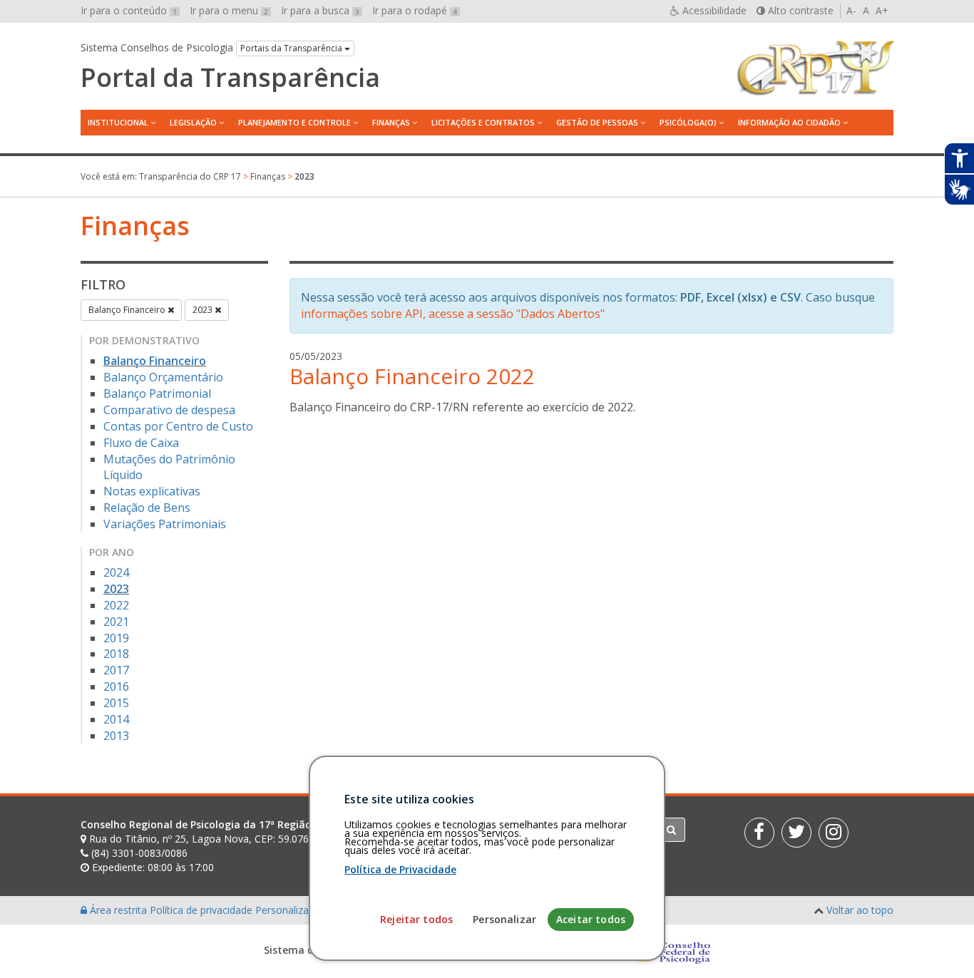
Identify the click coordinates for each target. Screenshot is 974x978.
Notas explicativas (151, 491)
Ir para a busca (320, 10)
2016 (116, 686)
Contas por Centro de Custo (178, 426)
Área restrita (118, 910)
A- (851, 10)
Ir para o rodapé (414, 10)
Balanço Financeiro (128, 310)
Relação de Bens (146, 507)
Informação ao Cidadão (789, 122)
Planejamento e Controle (294, 122)
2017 (116, 670)
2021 (116, 621)
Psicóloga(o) (688, 122)
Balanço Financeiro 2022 (412, 376)
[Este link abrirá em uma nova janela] (759, 833)
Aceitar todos (590, 919)
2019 (116, 638)
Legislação (193, 122)
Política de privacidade (202, 910)
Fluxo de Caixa (141, 443)
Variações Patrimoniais (164, 524)
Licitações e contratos (483, 122)
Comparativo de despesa (169, 410)
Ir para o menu (229, 10)
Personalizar (504, 919)
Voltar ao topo (859, 910)
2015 (116, 703)
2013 (116, 735)
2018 (116, 654)
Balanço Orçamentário (163, 377)
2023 (204, 310)
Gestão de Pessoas (597, 122)
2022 (116, 605)
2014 (116, 719)
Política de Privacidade (400, 869)
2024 (116, 572)
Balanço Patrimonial (157, 393)
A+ (882, 10)
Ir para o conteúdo (129, 10)
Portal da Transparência (230, 77)
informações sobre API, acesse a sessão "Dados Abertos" (453, 313)
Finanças (391, 122)
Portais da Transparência (292, 48)
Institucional (118, 122)
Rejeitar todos (416, 919)
